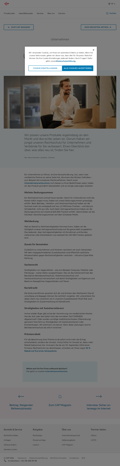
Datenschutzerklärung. (66, 61)
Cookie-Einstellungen (45, 68)
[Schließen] (93, 49)
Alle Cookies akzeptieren (78, 68)
